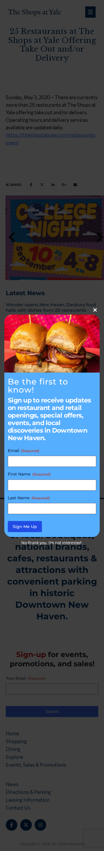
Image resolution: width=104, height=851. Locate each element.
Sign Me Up (25, 526)
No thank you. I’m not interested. (52, 542)
